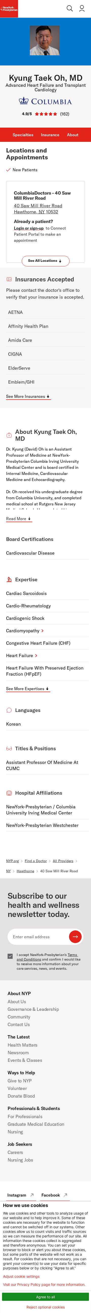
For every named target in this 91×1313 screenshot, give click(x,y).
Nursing (15, 1132)
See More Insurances (25, 396)
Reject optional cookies (46, 1307)
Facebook (50, 1195)
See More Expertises (25, 688)
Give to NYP (20, 1081)
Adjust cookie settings (21, 1276)
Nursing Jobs (20, 1160)
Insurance (50, 134)
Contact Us (19, 1024)
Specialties (23, 134)
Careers (15, 1152)
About (72, 134)
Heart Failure (19, 655)
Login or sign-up (29, 228)
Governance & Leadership (33, 1009)
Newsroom (18, 1052)
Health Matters (22, 1045)
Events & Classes (25, 1060)
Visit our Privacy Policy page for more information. (44, 1285)
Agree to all (45, 1297)
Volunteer (17, 1088)
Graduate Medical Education (36, 1124)
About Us (17, 1001)
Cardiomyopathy (22, 631)
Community (19, 1017)
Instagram (16, 1195)
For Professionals (25, 1116)
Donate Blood (21, 1096)
